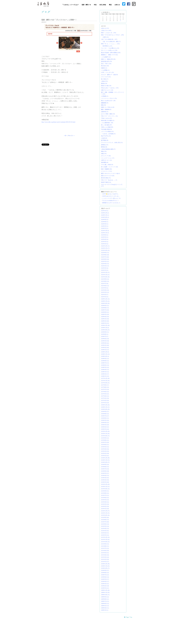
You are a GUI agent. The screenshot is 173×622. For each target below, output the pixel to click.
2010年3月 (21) (105, 583)
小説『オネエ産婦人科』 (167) (109, 39)
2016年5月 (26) (105, 420)
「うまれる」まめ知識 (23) (108, 133)
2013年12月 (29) (105, 484)
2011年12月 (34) (105, 537)
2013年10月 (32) (105, 488)
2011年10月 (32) (105, 541)
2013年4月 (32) (105, 502)
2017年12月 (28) (105, 378)
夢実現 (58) (104, 147)
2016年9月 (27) (105, 411)
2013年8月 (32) (105, 493)
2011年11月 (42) (105, 539)
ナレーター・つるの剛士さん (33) (110, 48)
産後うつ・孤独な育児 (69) (108, 59)
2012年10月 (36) (105, 515)
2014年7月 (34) (105, 469)
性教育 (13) (104, 68)
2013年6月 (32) (105, 497)
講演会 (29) (104, 83)
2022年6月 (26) (105, 259)
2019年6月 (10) (105, 338)
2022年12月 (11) (105, 246)
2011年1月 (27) (105, 561)
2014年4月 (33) (105, 475)
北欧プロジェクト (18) (107, 90)
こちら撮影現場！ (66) (107, 122)
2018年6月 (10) (105, 365)
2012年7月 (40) (105, 522)
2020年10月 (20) (105, 303)
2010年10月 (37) (105, 568)
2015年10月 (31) (105, 436)
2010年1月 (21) (105, 588)
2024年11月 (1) (105, 215)
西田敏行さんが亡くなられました (111, 202)
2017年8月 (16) (105, 387)
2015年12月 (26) (105, 431)
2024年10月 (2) (105, 217)
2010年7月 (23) (105, 575)
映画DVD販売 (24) (106, 182)
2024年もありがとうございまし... (111, 196)
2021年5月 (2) (104, 288)
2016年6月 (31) (105, 418)
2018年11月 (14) (105, 354)
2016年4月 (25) (105, 422)
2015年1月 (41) (105, 455)
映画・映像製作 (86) (106, 169)
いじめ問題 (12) (105, 70)
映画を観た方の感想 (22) (107, 120)
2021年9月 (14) (105, 279)
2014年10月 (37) (105, 462)
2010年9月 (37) (105, 570)
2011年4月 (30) (105, 555)
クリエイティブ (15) (106, 171)
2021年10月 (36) (105, 277)
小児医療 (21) (104, 96)
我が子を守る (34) (106, 136)
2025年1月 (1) (104, 210)
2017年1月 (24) (105, 402)
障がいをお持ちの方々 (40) (108, 100)
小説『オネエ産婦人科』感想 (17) (112, 41)
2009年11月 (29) (105, 592)
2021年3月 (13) (105, 292)
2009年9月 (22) (105, 597)
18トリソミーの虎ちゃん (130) (109, 50)
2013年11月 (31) (105, 486)
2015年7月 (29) (105, 442)
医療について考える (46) (107, 107)
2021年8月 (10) (105, 281)
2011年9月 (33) (105, 544)
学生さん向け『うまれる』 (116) (109, 88)
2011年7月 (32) (105, 548)
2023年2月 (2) (104, 243)
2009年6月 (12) (105, 603)
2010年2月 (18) (105, 586)
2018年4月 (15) (105, 369)
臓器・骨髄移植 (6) (106, 109)
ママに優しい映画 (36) (107, 164)
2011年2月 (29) (105, 559)
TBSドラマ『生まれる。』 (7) (109, 180)
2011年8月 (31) (105, 546)
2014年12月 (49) (105, 458)
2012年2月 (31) (105, 533)
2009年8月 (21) (105, 599)
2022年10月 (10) (105, 250)
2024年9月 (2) (104, 219)
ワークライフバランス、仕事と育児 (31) (112, 142)
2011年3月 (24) (105, 557)
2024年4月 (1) (104, 224)
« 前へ (65, 135)
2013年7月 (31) (105, 495)
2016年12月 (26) (105, 405)
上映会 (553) (104, 81)
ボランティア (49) (106, 156)
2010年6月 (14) (105, 577)
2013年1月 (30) (105, 508)
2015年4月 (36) (105, 449)
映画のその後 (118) (106, 85)
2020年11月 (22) (105, 301)
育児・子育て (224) (106, 63)
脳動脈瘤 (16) (104, 103)
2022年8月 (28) (105, 255)
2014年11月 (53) (105, 460)
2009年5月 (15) (105, 605)
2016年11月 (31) (105, 407)
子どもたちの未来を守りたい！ (110, 200)
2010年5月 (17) (105, 579)
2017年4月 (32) (105, 396)
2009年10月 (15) (105, 594)
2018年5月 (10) (105, 367)
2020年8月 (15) (105, 307)
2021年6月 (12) (105, 285)
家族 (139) (103, 151)
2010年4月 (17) (105, 581)
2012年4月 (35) (105, 528)
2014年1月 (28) (105, 482)
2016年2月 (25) (105, 427)
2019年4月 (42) (105, 343)
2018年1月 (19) (105, 376)
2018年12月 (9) (105, 352)
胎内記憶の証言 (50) (106, 61)
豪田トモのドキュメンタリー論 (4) (110, 173)
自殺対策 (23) (104, 111)
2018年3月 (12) (105, 371)
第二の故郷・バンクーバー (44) (109, 167)
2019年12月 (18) (105, 325)
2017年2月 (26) (105, 400)
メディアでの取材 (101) (107, 131)
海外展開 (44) (104, 162)
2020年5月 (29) (105, 314)
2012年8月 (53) (105, 519)
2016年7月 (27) (105, 416)
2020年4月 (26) (105, 316)
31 (120, 20)
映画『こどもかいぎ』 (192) (108, 32)
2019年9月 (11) (105, 332)
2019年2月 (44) (105, 347)
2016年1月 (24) (105, 429)
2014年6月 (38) (105, 471)
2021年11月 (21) (105, 274)
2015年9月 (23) (105, 438)
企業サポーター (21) (106, 160)
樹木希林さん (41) (107, 46)
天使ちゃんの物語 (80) (107, 127)
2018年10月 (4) (105, 356)
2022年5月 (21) (105, 261)
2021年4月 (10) (105, 290)
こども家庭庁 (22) (106, 57)
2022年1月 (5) (104, 270)
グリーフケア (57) (106, 77)
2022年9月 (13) (105, 252)
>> (109, 12)
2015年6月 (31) (105, 444)
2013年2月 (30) (105, 506)
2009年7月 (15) (105, 601)
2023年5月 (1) (104, 237)
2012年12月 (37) (105, 511)
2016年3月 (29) (105, 424)
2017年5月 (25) (105, 394)
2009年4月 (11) (105, 608)
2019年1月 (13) (105, 349)
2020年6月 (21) (105, 312)
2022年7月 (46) (105, 257)
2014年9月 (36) (105, 464)
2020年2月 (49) (105, 321)
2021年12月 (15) (105, 272)
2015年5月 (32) (105, 447)
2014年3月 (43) (105, 477)
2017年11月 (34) (105, 380)
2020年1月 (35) (105, 323)
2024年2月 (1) (104, 226)
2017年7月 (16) (105, 389)
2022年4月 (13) (105, 263)
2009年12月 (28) (105, 590)
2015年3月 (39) (105, 451)
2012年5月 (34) (105, 526)
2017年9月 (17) (105, 385)
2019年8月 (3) (104, 334)
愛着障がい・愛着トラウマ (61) (109, 54)
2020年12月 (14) (105, 299)
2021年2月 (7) (104, 294)
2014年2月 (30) (105, 480)
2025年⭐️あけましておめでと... (110, 194)
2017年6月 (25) (105, 391)
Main (69, 135)
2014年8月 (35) (105, 466)
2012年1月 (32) (105, 535)
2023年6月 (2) (104, 235)
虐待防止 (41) (104, 144)
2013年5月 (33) (105, 500)
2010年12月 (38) (105, 564)
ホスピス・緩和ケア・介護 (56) (109, 74)
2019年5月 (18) (105, 341)
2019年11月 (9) (105, 327)
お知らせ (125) (105, 28)
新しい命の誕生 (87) (106, 125)
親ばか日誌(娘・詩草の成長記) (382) (110, 52)
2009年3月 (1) (104, 610)
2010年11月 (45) (105, 566)
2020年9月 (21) (105, 305)
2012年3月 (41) (105, 530)
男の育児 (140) (105, 66)
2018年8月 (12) (105, 360)
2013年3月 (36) (105, 504)
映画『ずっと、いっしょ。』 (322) (110, 43)
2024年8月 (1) (104, 221)
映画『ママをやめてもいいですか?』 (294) (112, 35)
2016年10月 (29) (105, 409)
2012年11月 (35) (105, 513)
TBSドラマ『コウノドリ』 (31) (109, 116)
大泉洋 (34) (106, 37)
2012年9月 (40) (105, 517)
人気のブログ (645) (106, 30)
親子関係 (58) (104, 140)
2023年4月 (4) (104, 239)
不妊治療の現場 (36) (106, 129)
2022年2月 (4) (104, 268)
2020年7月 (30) (105, 310)
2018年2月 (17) (105, 374)
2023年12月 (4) (105, 230)
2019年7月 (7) (104, 336)
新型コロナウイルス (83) (107, 175)
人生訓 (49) (104, 138)
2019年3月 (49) (105, 345)
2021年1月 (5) (104, 296)
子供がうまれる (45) (106, 118)
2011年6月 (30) (105, 550)
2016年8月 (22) (105, 413)
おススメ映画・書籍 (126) (108, 114)
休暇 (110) (103, 153)
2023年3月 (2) (104, 241)
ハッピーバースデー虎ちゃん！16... (111, 198)
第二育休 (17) (104, 79)
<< (102, 12)
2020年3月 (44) (105, 319)
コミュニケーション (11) (107, 158)
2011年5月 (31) (105, 552)
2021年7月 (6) (104, 283)
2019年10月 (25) (105, 330)
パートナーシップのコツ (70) (109, 98)
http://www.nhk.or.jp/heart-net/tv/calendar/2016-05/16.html (58, 122)
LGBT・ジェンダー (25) (107, 72)
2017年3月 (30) (105, 398)
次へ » (73, 135)
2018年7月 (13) (105, 363)
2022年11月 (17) (105, 248)
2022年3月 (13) (105, 266)
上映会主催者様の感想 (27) (108, 149)
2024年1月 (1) (104, 228)
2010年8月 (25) (105, 572)
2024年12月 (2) (105, 213)
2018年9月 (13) (105, 358)
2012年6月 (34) (105, 524)
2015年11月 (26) (105, 433)
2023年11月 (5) (105, 232)
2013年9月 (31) (105, 491)
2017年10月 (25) (105, 383)
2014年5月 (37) (105, 473)
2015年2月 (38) (105, 453)
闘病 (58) (103, 105)
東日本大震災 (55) (106, 178)
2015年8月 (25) (105, 440)
